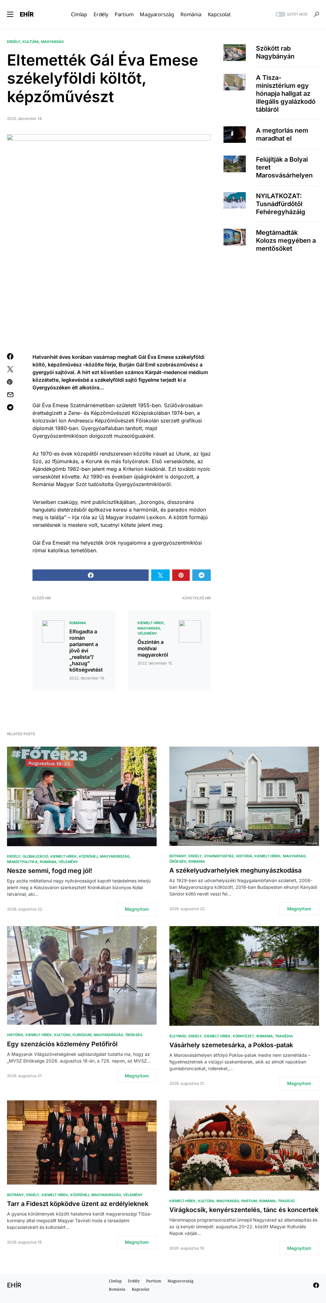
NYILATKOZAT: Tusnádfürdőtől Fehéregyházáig (280, 204)
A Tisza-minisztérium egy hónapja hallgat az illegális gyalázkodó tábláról (285, 93)
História (244, 856)
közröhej (88, 856)
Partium (249, 1201)
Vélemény (147, 633)
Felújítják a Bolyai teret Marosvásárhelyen (284, 167)
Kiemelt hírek (151, 623)
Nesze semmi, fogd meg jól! (49, 870)
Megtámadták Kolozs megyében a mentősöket (286, 240)
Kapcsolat (140, 1289)
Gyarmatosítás (219, 856)
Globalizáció (35, 856)
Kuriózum (82, 1035)
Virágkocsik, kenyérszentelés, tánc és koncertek (243, 1210)
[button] (10, 14)
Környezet (243, 1036)
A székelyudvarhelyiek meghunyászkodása (235, 870)
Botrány (177, 856)
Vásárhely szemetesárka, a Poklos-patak (231, 1045)
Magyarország (115, 856)
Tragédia (284, 1036)
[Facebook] (316, 1285)
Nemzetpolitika (22, 862)
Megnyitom (137, 909)
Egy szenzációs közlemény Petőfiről (62, 1044)
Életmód (177, 1036)
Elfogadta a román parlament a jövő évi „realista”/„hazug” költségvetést (86, 650)
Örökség (177, 861)
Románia (77, 623)
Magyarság (52, 41)
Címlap (115, 1281)
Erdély (13, 41)
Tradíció (286, 1201)
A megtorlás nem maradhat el (282, 134)
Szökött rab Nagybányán (275, 52)
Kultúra (31, 41)
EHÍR (27, 14)
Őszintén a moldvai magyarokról (153, 648)
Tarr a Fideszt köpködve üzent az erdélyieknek (77, 1204)
